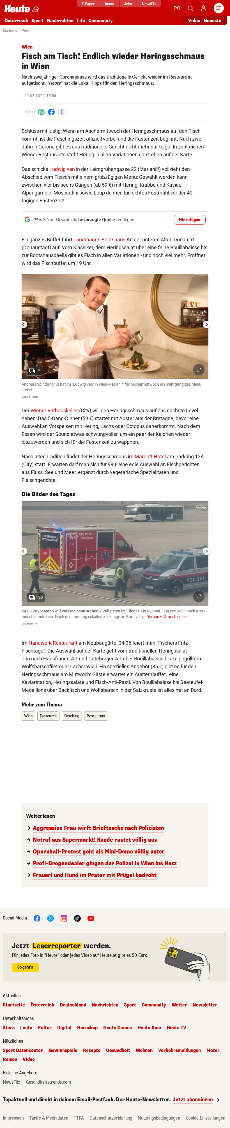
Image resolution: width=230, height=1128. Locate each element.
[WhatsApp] (41, 112)
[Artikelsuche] (190, 8)
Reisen (10, 1059)
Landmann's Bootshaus (99, 239)
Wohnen (144, 1050)
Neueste (212, 21)
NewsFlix (149, 3)
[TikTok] (77, 918)
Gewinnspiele (63, 1050)
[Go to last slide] (23, 324)
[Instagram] (64, 918)
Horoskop (87, 1028)
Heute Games (117, 1028)
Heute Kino (149, 1028)
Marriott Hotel (150, 456)
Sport (37, 21)
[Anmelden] (203, 8)
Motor (213, 1050)
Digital (64, 1028)
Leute (26, 1028)
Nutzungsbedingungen (159, 1118)
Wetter (179, 1005)
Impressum (13, 1118)
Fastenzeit (48, 716)
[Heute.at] (17, 8)
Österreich (16, 21)
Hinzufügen (189, 220)
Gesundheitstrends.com (48, 1082)
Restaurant (96, 716)
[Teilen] (61, 112)
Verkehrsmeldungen (179, 1050)
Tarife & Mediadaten (48, 1118)
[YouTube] (91, 918)
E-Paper (88, 3)
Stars (9, 1028)
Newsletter (205, 1005)
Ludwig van (62, 169)
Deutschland (73, 1005)
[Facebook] (51, 112)
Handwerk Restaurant (53, 643)
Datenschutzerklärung (110, 1118)
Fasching (71, 716)
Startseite (10, 31)
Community (100, 21)
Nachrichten (105, 1005)
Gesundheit (118, 1050)
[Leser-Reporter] (176, 8)
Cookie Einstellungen (205, 1118)
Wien (26, 31)
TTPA (79, 1118)
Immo (109, 3)
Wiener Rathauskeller (54, 410)
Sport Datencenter (23, 1050)
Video (194, 21)
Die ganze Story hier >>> (166, 616)
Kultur (45, 1028)
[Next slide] (206, 324)
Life (81, 21)
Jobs (128, 3)
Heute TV (176, 1028)
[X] (50, 918)
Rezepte (91, 1050)
